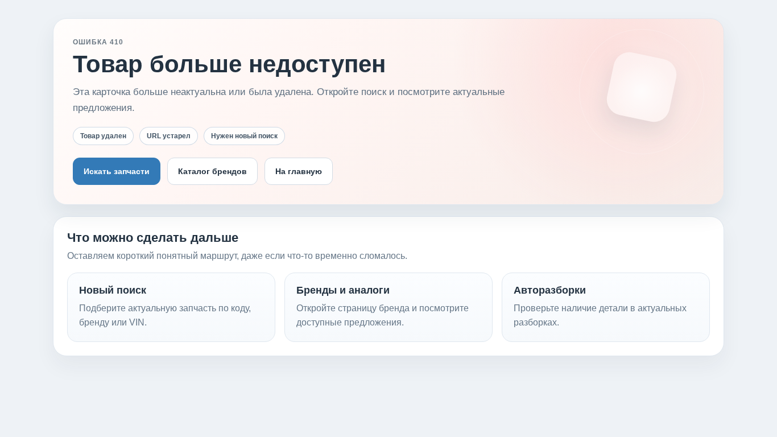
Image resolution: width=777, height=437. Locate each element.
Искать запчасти (117, 171)
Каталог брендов (212, 171)
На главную (298, 171)
